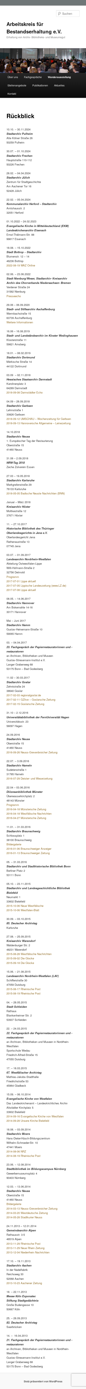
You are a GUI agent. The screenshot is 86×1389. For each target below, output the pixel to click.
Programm (12, 577)
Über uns (13, 77)
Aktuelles (59, 85)
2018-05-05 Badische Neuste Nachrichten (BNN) (35, 493)
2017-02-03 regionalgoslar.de (23, 695)
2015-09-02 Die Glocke (20, 958)
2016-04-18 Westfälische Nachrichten (29, 813)
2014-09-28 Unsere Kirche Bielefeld (27, 1121)
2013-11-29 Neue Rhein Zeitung (25, 1248)
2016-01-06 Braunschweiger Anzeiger (28, 849)
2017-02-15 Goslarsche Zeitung (25, 704)
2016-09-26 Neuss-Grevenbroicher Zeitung (31, 752)
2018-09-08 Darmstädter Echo (24, 392)
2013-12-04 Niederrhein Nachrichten (27, 1252)
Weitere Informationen (19, 322)
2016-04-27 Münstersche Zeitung (26, 818)
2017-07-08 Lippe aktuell (21, 590)
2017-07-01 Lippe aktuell (21, 581)
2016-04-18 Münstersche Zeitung (26, 809)
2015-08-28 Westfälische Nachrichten (29, 954)
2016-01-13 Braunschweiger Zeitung (28, 853)
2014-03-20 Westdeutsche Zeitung (27, 1213)
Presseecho (13, 296)
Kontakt (12, 93)
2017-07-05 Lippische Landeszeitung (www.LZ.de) (36, 585)
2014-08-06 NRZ (16, 1151)
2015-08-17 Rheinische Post (23, 989)
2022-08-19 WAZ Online (20, 265)
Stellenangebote (17, 85)
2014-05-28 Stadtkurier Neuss (24, 1217)
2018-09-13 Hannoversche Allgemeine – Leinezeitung (38, 423)
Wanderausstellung (59, 77)
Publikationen (40, 85)
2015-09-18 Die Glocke (20, 963)
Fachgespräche (33, 77)
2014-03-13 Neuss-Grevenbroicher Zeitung (31, 1208)
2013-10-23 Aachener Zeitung (24, 1283)
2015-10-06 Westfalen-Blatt (22, 910)
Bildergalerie (13, 844)
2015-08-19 (13, 993)
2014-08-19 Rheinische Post (23, 1156)
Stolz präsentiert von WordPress (43, 1381)
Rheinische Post (30, 993)
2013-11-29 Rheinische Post (23, 1244)
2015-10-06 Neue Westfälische (24, 906)
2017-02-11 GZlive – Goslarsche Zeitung (30, 699)
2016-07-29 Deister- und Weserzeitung (29, 778)
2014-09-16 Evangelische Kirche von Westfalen (35, 1116)
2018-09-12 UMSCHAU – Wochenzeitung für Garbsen (38, 419)
